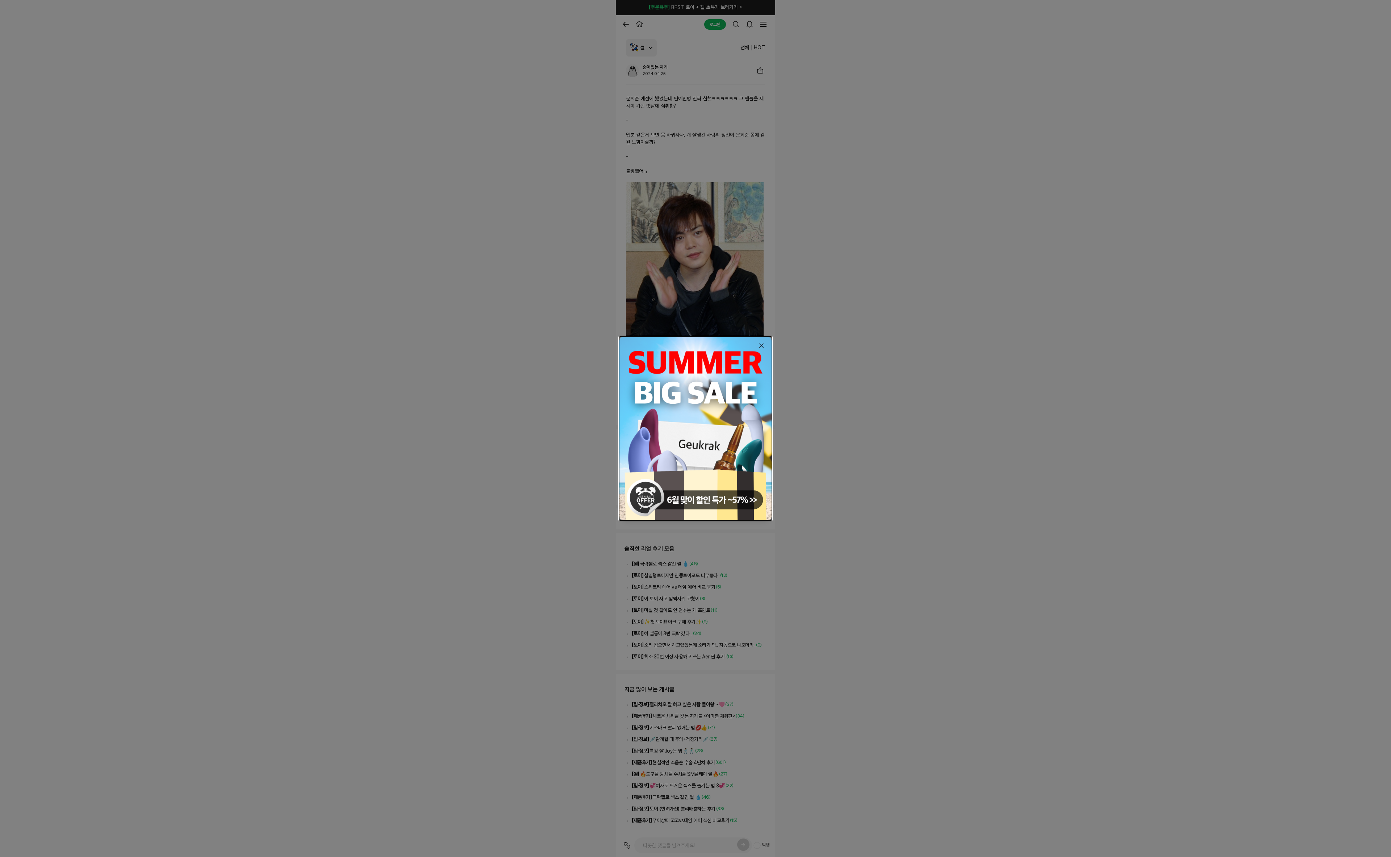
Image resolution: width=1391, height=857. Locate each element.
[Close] (761, 345)
